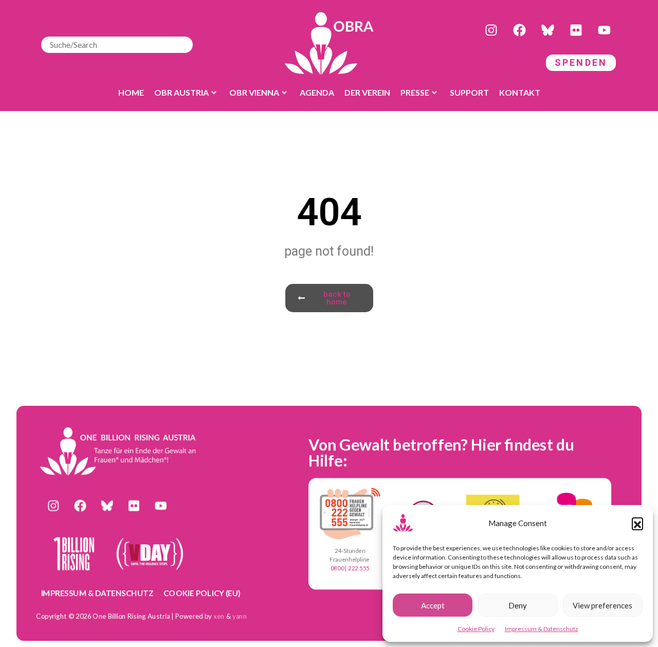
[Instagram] (491, 30)
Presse (414, 92)
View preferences (602, 605)
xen (219, 616)
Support (469, 92)
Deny (517, 605)
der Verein (367, 92)
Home (131, 92)
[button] (637, 523)
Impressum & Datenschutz (541, 629)
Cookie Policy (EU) (202, 593)
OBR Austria (181, 92)
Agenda (317, 92)
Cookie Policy (476, 629)
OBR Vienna (254, 92)
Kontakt (519, 92)
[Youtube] (604, 30)
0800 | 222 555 (350, 568)
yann (239, 616)
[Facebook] (519, 30)
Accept (433, 605)
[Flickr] (576, 30)
